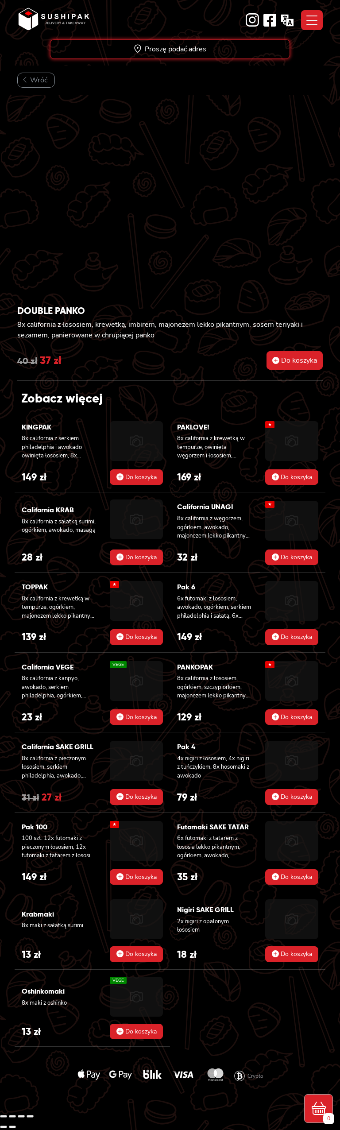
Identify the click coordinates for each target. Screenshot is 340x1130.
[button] (295, 360)
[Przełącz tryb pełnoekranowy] (12, 1116)
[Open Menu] (312, 20)
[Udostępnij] (21, 1116)
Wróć (37, 80)
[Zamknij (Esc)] (30, 1116)
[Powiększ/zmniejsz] (3, 1116)
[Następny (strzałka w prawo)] (12, 1127)
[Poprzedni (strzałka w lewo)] (3, 1127)
